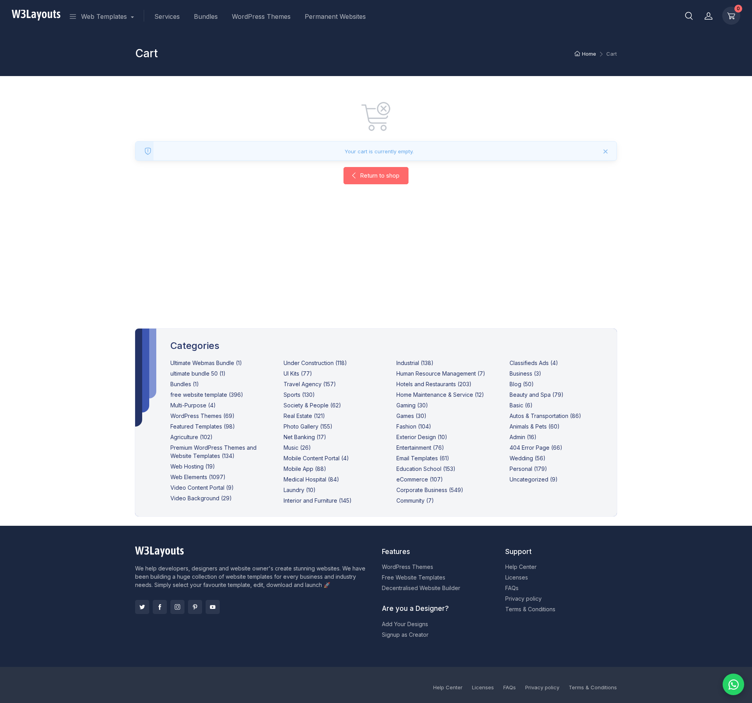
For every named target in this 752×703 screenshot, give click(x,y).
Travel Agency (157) (310, 384)
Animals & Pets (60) (535, 426)
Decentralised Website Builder (421, 588)
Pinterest (195, 607)
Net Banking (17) (305, 437)
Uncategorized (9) (534, 479)
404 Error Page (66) (536, 447)
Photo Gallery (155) (308, 426)
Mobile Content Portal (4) (316, 458)
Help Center (521, 566)
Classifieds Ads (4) (534, 363)
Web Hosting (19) (192, 466)
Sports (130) (299, 394)
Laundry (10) (300, 490)
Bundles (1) (184, 384)
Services (167, 16)
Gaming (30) (412, 405)
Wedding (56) (528, 458)
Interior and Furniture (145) (318, 500)
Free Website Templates (413, 577)
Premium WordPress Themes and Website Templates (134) (213, 451)
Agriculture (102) (191, 437)
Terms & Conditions (530, 609)
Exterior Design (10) (421, 437)
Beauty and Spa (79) (537, 394)
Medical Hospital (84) (311, 479)
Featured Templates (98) (202, 426)
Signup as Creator (405, 634)
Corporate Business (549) (429, 490)
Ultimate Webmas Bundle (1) (206, 363)
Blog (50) (522, 384)
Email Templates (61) (422, 458)
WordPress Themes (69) (202, 415)
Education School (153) (426, 468)
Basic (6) (521, 405)
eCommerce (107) (419, 479)
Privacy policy (523, 598)
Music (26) (297, 447)
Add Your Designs (405, 624)
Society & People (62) (312, 405)
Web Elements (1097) (198, 477)
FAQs (512, 588)
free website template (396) (206, 394)
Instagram (177, 607)
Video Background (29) (201, 498)
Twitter (142, 607)
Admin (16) (523, 437)
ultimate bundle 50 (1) (198, 373)
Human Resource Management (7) (440, 373)
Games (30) (411, 415)
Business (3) (525, 373)
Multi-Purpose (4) (193, 405)
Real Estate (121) (304, 415)
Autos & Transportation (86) (545, 415)
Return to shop (379, 175)
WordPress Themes (261, 16)
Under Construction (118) (315, 363)
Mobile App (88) (305, 468)
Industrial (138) (415, 363)
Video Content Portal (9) (202, 487)
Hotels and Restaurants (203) (434, 384)
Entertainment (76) (420, 447)
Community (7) (415, 500)
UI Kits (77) (298, 373)
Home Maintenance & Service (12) (440, 394)
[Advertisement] (376, 264)
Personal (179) (528, 468)
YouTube (213, 607)
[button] (689, 16)
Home (589, 54)
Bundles (206, 16)
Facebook (160, 607)
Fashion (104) (413, 426)
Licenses (516, 577)
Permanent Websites (335, 16)
